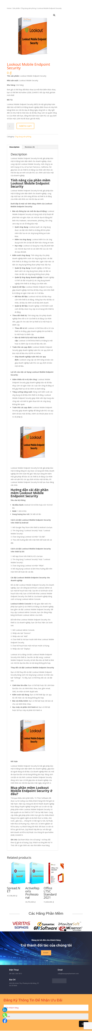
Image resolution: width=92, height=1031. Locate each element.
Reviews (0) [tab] (30, 147)
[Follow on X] (59, 980)
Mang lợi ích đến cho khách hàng (46, 940)
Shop (46, 952)
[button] (54, 15)
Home (9, 8)
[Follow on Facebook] (54, 980)
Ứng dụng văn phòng (28, 8)
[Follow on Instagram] (64, 980)
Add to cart (25, 125)
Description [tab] (14, 147)
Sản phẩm (16, 8)
